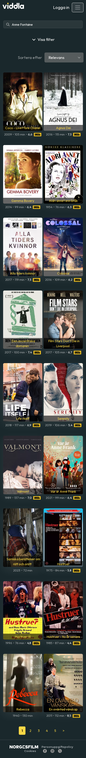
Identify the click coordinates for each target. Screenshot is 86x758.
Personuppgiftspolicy (57, 746)
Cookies (30, 751)
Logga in (61, 7)
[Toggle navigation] (77, 7)
